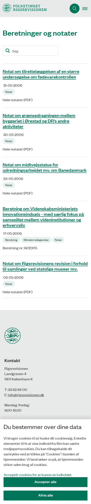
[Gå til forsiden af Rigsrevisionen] (33, 8)
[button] (86, 8)
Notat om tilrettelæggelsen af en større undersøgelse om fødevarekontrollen (41, 74)
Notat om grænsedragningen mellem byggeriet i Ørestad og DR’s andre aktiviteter (39, 120)
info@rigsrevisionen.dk (26, 394)
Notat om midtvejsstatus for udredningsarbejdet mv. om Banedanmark (45, 167)
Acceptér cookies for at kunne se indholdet (38, 474)
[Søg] (8, 51)
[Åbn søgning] (75, 8)
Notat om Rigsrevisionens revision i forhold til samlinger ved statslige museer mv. (45, 266)
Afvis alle (45, 495)
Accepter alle (45, 481)
